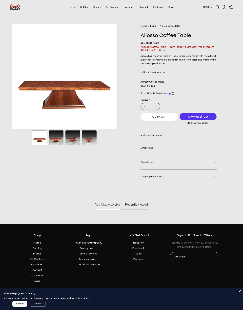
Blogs (37, 280)
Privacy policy (88, 248)
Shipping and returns (151, 176)
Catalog (37, 248)
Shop (37, 235)
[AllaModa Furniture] (15, 7)
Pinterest (138, 259)
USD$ (206, 7)
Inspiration (37, 264)
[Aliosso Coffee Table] (39, 137)
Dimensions (147, 147)
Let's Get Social (138, 235)
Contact (37, 270)
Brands (37, 253)
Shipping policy (88, 259)
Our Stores (37, 275)
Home (144, 26)
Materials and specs (151, 135)
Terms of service (87, 253)
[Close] (239, 291)
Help (88, 235)
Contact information (88, 264)
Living (153, 26)
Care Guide (147, 162)
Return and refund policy (88, 242)
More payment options (198, 123)
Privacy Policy (83, 298)
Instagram (138, 242)
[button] (112, 7)
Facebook (138, 248)
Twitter (138, 253)
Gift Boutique (37, 259)
